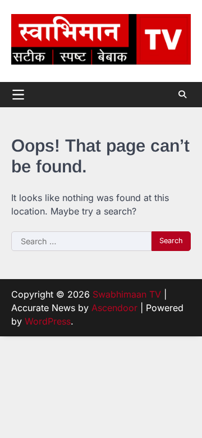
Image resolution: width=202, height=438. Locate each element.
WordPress (48, 321)
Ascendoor (114, 307)
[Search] (182, 94)
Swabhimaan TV (127, 294)
